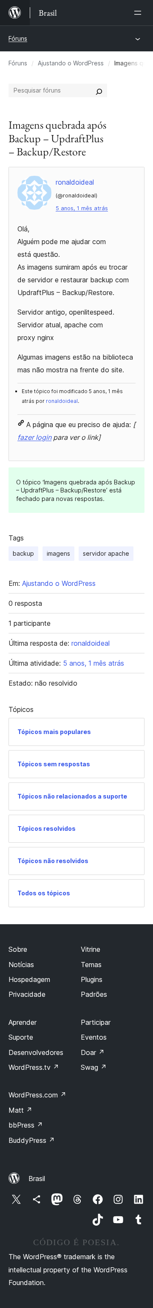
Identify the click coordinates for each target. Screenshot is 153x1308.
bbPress (25, 1125)
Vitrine (90, 949)
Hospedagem (29, 979)
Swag (94, 1067)
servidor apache (106, 553)
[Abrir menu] (139, 12)
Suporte (20, 1037)
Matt (20, 1110)
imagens (58, 553)
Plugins (91, 979)
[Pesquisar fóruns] (99, 90)
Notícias (21, 964)
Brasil (36, 1178)
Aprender (22, 1022)
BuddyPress (31, 1140)
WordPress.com (37, 1095)
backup (23, 553)
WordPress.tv (33, 1067)
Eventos (94, 1037)
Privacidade (26, 994)
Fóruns (17, 38)
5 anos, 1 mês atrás (82, 208)
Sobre (17, 949)
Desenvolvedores (35, 1052)
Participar (95, 1022)
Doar (93, 1052)
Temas (91, 964)
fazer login (34, 437)
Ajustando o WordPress (71, 63)
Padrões (94, 994)
